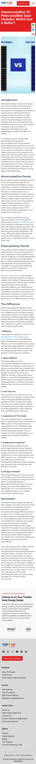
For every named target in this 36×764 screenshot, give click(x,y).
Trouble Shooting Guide (12, 745)
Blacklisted (18, 761)
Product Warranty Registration (15, 719)
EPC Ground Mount (10, 695)
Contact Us (6, 716)
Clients (5, 733)
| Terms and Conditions (23, 755)
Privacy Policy (9, 755)
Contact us (30, 570)
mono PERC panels (25, 222)
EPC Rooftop (7, 690)
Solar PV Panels (8, 672)
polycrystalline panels (13, 276)
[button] (33, 3)
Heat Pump (7, 675)
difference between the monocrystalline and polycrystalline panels (15, 337)
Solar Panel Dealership (11, 713)
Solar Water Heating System (14, 678)
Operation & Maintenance (13, 698)
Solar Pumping (8, 692)
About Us (6, 710)
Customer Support (10, 721)
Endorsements (8, 736)
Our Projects (7, 742)
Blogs (4, 739)
